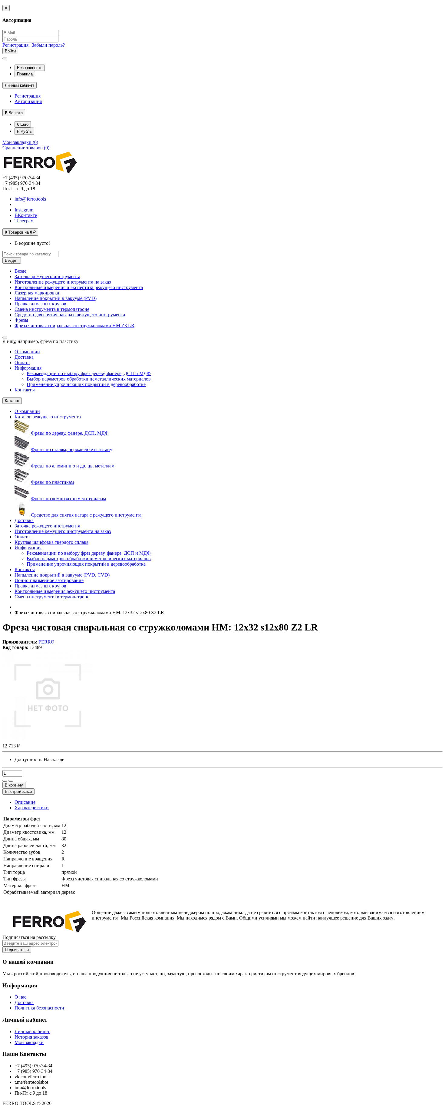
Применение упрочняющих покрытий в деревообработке (86, 384)
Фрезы (21, 320)
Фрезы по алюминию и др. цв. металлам (72, 465)
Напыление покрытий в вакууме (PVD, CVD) (62, 574)
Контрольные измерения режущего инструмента (65, 591)
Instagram (24, 209)
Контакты (25, 389)
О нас (20, 997)
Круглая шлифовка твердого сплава (51, 542)
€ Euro (22, 124)
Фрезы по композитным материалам (68, 498)
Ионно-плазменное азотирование (49, 580)
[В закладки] (4, 781)
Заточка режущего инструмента (47, 276)
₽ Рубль (24, 131)
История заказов (31, 1036)
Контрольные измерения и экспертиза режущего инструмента (79, 287)
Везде (20, 271)
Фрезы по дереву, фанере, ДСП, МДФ (70, 433)
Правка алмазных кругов (40, 303)
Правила (25, 74)
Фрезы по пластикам (52, 482)
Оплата (22, 362)
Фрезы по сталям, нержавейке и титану (71, 449)
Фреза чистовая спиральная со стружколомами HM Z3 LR (74, 325)
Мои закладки (29, 1042)
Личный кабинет (32, 1031)
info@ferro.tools (30, 198)
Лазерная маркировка (37, 292)
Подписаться (17, 949)
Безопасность (29, 67)
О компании (27, 351)
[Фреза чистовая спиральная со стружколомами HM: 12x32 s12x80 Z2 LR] (47, 739)
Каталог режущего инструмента (48, 416)
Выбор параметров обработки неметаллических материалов (89, 378)
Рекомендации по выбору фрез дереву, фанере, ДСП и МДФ (89, 373)
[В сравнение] (10, 781)
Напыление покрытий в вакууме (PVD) (56, 298)
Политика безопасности (39, 1007)
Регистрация (15, 45)
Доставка (24, 357)
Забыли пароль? (48, 45)
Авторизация (28, 101)
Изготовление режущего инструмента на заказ (63, 281)
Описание (25, 802)
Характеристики (32, 807)
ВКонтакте (26, 215)
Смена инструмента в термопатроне (52, 309)
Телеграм (24, 220)
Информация (28, 368)
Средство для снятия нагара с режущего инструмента (70, 314)
